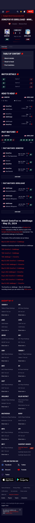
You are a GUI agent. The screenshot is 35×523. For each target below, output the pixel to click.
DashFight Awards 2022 (24, 455)
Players (10, 498)
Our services (14, 491)
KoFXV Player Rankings (24, 417)
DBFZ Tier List (5, 373)
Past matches (9, 65)
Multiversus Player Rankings (8, 417)
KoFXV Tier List (22, 420)
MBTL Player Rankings (7, 432)
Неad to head (9, 62)
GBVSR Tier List (5, 342)
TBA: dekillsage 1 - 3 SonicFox (10, 257)
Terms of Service (5, 487)
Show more (4, 315)
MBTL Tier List (5, 435)
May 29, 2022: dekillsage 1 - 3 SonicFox (12, 283)
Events (3, 498)
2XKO (3, 320)
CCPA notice (4, 491)
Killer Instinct (23, 396)
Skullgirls (5, 396)
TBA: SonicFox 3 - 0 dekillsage (10, 249)
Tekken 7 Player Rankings (24, 354)
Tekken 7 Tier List (22, 357)
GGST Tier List (5, 388)
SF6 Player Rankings (23, 308)
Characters (24, 498)
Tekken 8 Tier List (5, 311)
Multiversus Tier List (6, 420)
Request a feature (13, 494)
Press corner (23, 491)
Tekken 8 (4, 305)
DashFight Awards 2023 (24, 452)
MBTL (3, 429)
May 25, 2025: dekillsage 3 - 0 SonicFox (12, 264)
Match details (9, 58)
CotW (20, 320)
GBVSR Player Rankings (7, 339)
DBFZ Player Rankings (7, 369)
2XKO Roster (4, 323)
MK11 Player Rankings (7, 447)
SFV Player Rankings (23, 432)
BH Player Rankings (23, 369)
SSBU (3, 350)
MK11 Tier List (5, 451)
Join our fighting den (10, 461)
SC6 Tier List (21, 388)
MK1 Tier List (21, 342)
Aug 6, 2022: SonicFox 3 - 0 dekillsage (12, 279)
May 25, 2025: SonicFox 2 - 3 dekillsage (12, 260)
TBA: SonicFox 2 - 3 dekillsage (10, 253)
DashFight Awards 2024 (23, 448)
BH (19, 366)
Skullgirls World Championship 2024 (11, 232)
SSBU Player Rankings (7, 354)
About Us (3, 494)
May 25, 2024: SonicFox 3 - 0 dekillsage (12, 242)
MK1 (19, 335)
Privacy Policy (16, 487)
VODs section (28, 289)
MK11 (3, 444)
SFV (19, 429)
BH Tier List (21, 373)
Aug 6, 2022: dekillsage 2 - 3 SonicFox (12, 272)
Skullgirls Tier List (6, 403)
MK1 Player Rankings (23, 339)
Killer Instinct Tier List (23, 405)
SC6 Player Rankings (23, 384)
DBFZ (3, 366)
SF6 (19, 305)
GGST (3, 381)
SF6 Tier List (21, 311)
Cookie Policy (26, 487)
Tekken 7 (21, 350)
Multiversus (5, 413)
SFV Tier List (21, 435)
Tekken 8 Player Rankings (8, 308)
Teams (16, 498)
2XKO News (4, 327)
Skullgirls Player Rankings (8, 400)
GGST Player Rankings (7, 384)
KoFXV (20, 413)
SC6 (19, 381)
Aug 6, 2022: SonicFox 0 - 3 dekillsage (12, 276)
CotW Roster (21, 327)
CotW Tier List (21, 323)
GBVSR (3, 335)
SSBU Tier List (5, 357)
